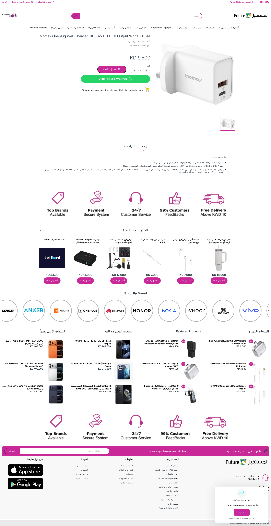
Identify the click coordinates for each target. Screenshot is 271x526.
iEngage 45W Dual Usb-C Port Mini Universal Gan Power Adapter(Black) (161, 342)
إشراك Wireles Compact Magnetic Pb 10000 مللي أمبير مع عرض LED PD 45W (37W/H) (109, 241)
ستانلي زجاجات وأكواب (169, 487)
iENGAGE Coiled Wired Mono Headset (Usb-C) (228, 387)
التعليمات (84, 470)
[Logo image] (257, 310)
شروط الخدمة (82, 474)
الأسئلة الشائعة (127, 465)
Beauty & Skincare (167, 508)
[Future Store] (251, 14)
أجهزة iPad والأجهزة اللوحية (167, 470)
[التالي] (40, 230)
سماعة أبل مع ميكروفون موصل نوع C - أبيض (208, 240)
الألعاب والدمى (172, 491)
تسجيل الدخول (24, 2)
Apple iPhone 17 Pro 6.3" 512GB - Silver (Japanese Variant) (24, 364)
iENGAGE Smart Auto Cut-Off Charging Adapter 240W (227, 342)
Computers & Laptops (166, 478)
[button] (144, 41)
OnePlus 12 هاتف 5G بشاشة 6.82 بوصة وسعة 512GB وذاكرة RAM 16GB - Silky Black (91, 387)
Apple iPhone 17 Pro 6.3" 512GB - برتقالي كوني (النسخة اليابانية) (24, 342)
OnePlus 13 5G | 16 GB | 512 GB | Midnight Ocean (91, 364)
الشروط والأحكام (126, 470)
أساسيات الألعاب (172, 495)
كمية (148, 66)
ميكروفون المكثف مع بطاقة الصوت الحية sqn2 (143, 240)
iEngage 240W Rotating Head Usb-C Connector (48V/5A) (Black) (161, 387)
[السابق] (37, 230)
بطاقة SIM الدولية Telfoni (77, 239)
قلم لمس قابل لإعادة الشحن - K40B (175, 240)
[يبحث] (75, 16)
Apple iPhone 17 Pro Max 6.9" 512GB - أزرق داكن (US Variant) (22, 387)
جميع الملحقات (172, 474)
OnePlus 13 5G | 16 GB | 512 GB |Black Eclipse (93, 342)
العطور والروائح (172, 504)
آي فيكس (129, 474)
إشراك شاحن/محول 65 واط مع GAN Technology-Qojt (41, 240)
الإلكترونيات (174, 482)
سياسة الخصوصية (126, 478)
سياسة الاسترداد (126, 482)
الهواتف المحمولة (171, 465)
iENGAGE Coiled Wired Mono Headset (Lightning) (228, 364)
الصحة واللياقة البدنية (170, 499)
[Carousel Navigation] (39, 230)
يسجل (13, 2)
